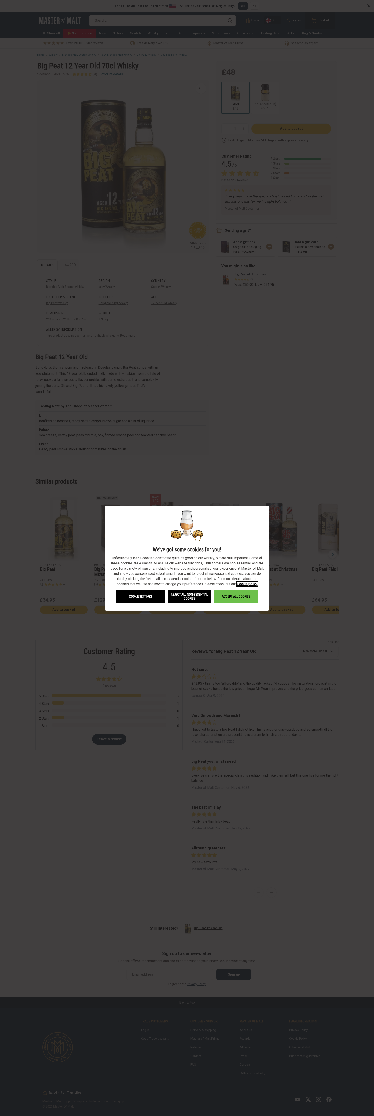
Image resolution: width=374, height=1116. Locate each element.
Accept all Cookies (236, 596)
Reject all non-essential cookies (189, 596)
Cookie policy (247, 584)
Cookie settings (140, 596)
